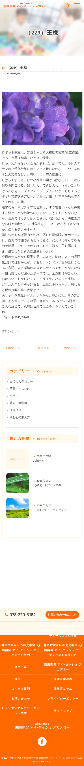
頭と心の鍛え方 (20, 417)
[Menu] (77, 5)
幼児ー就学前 (18, 403)
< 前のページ (13, 348)
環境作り (15, 410)
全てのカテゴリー (21, 381)
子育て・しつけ (10, 331)
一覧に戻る (42, 348)
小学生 (14, 396)
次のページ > (71, 348)
